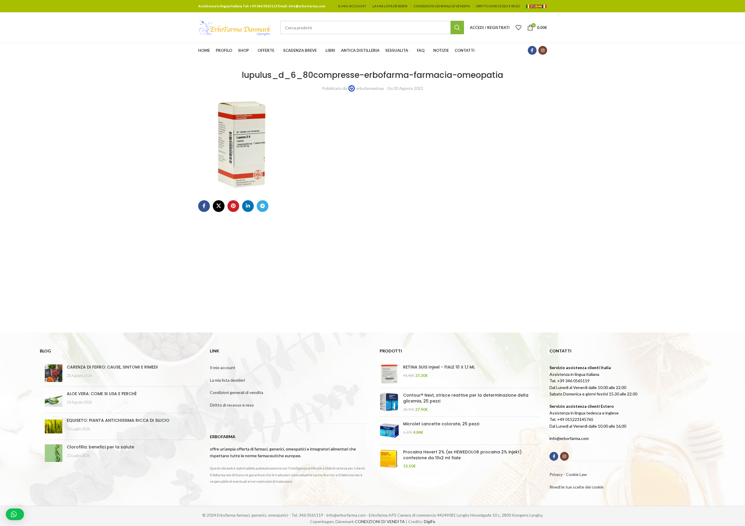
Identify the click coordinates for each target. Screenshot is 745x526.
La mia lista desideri (227, 380)
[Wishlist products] (518, 27)
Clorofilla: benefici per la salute (100, 447)
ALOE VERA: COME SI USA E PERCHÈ (102, 394)
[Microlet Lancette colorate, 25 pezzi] (389, 430)
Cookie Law (576, 474)
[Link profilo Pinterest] (233, 206)
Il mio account (222, 367)
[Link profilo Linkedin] (248, 206)
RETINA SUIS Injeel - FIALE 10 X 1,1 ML (439, 367)
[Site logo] (234, 27)
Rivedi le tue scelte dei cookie (576, 486)
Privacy (556, 474)
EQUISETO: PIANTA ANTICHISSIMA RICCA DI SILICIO (118, 420)
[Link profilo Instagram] (542, 50)
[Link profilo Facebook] (532, 50)
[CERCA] (457, 27)
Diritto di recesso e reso (232, 404)
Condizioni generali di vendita (236, 392)
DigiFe (429, 521)
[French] (544, 6)
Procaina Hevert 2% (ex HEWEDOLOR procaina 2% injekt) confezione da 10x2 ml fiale (462, 455)
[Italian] (528, 6)
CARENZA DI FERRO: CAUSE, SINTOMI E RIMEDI (112, 367)
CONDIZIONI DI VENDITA (380, 521)
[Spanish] (539, 6)
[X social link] (219, 206)
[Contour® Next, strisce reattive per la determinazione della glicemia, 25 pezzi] (389, 402)
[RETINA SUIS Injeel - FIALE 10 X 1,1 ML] (389, 373)
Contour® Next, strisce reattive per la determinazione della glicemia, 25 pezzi (465, 398)
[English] (534, 6)
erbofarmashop (370, 88)
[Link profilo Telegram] (262, 206)
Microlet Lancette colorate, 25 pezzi (441, 424)
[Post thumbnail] (53, 373)
